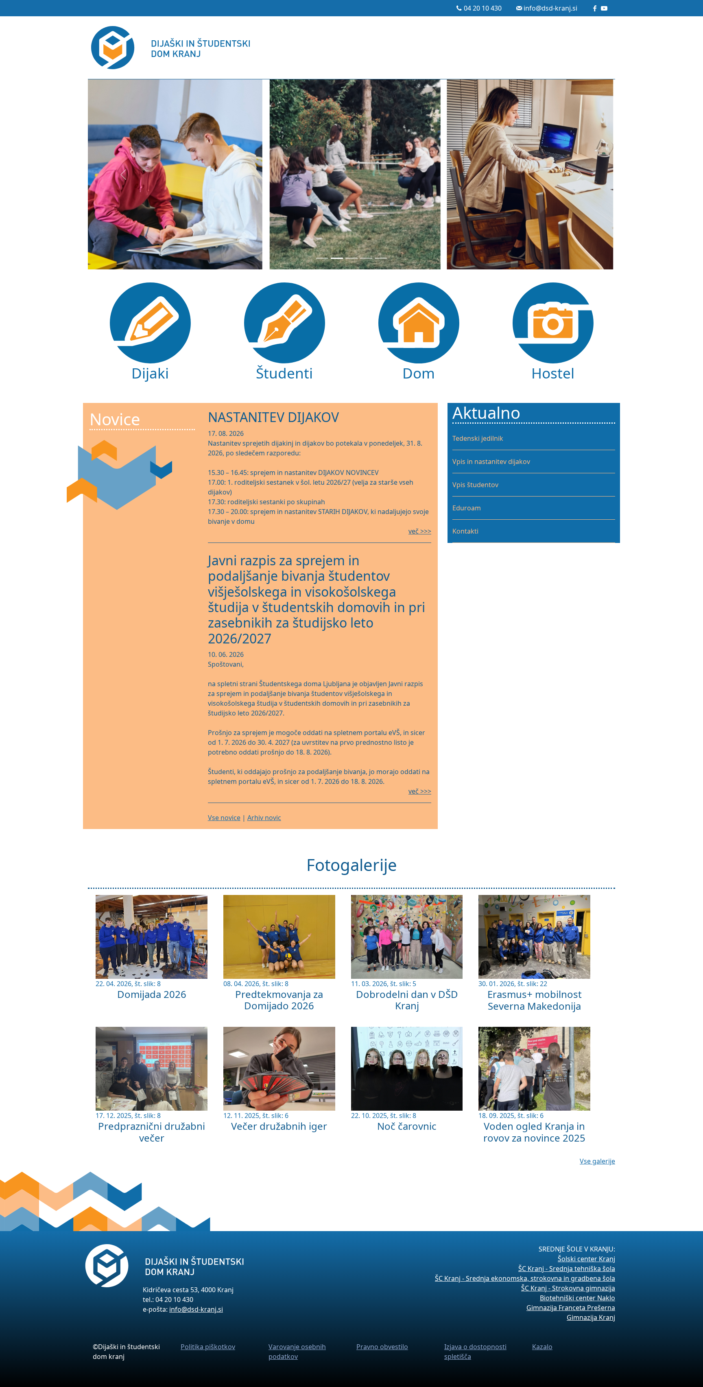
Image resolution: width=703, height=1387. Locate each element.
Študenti (284, 373)
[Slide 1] (322, 258)
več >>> (419, 531)
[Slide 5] (381, 258)
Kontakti (465, 531)
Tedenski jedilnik (477, 438)
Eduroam (466, 507)
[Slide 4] (366, 258)
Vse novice (224, 817)
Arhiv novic (264, 817)
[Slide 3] (351, 258)
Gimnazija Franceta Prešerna (570, 1307)
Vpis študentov (475, 484)
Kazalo (542, 1346)
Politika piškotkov (208, 1346)
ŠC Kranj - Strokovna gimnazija (568, 1288)
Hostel (552, 373)
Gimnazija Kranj (591, 1317)
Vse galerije (597, 1161)
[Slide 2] (337, 258)
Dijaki (150, 373)
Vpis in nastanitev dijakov (491, 461)
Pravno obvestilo (382, 1346)
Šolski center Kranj (586, 1258)
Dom (418, 373)
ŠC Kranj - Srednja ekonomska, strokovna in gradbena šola (525, 1278)
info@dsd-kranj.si (550, 8)
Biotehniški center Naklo (577, 1297)
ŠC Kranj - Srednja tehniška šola (566, 1268)
